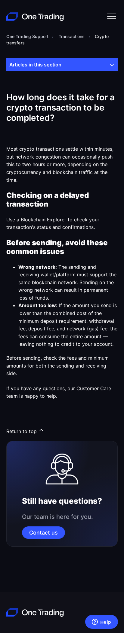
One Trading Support (27, 36)
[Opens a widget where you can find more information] (101, 622)
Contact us (43, 532)
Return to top (22, 431)
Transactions (72, 36)
